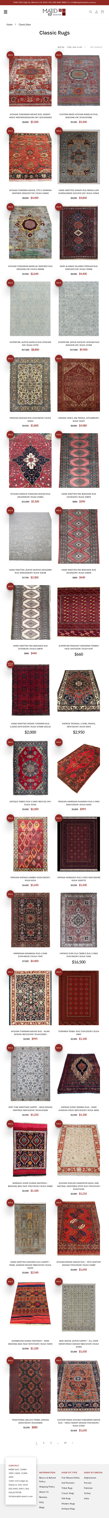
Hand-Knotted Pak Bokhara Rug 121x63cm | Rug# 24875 (78, 495)
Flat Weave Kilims (71, 1477)
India (86, 1498)
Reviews (43, 1497)
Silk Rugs (66, 1498)
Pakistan (88, 1488)
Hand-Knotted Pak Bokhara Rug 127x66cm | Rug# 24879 (30, 647)
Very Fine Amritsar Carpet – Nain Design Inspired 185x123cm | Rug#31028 (30, 1108)
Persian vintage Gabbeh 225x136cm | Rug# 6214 (30, 879)
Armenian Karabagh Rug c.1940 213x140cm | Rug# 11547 (30, 955)
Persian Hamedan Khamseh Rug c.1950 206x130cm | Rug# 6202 (78, 803)
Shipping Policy (47, 1486)
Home (9, 24)
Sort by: (61, 47)
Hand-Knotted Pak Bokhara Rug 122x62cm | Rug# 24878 (78, 571)
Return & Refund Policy (47, 1479)
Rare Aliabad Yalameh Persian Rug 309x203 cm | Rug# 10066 (79, 267)
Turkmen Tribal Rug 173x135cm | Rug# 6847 (78, 1033)
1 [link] (36, 1442)
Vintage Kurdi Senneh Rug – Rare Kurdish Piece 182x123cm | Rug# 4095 (79, 1108)
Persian (87, 1482)
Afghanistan (90, 1477)
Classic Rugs (25, 24)
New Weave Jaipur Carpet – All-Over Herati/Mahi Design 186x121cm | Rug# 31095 (79, 1344)
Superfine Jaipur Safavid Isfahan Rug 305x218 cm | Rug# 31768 (78, 343)
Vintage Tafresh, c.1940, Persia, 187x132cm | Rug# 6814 (79, 725)
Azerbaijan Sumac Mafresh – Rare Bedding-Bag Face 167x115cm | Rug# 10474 (30, 1342)
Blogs (42, 1507)
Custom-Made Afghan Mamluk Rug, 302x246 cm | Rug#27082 (78, 116)
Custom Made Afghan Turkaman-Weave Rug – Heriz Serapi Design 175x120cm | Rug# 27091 (78, 1423)
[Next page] (72, 1443)
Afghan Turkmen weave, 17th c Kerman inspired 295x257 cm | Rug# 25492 (30, 191)
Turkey (87, 1493)
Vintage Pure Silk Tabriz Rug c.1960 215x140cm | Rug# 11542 (79, 955)
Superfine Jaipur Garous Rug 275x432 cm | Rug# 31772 (30, 343)
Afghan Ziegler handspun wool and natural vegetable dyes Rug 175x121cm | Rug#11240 (78, 1186)
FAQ (41, 1502)
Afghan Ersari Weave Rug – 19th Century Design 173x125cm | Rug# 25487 (78, 1263)
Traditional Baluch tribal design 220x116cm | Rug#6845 (30, 1421)
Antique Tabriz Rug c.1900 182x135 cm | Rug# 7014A (30, 803)
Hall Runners (68, 1482)
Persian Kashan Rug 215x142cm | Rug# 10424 (30, 419)
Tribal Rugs (67, 1488)
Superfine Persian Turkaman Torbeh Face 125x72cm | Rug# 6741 (79, 647)
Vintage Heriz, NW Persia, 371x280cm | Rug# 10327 (78, 419)
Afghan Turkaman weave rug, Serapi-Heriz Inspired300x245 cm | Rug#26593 (30, 116)
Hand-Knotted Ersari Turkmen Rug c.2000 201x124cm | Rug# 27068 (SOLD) (30, 725)
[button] (6, 12)
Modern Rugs (68, 1503)
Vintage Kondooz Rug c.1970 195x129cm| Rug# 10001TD (78, 879)
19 (65, 1443)
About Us (44, 1492)
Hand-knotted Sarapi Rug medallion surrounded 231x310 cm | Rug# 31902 (78, 191)
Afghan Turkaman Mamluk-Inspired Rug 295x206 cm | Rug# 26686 (30, 267)
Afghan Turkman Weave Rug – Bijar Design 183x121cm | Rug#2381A (30, 1033)
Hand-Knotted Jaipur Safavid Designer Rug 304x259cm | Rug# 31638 (30, 571)
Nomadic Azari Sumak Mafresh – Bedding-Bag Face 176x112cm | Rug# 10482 (30, 1184)
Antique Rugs (68, 1508)
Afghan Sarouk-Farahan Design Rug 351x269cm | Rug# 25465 (30, 495)
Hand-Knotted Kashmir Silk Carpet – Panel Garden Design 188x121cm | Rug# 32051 (30, 1265)
